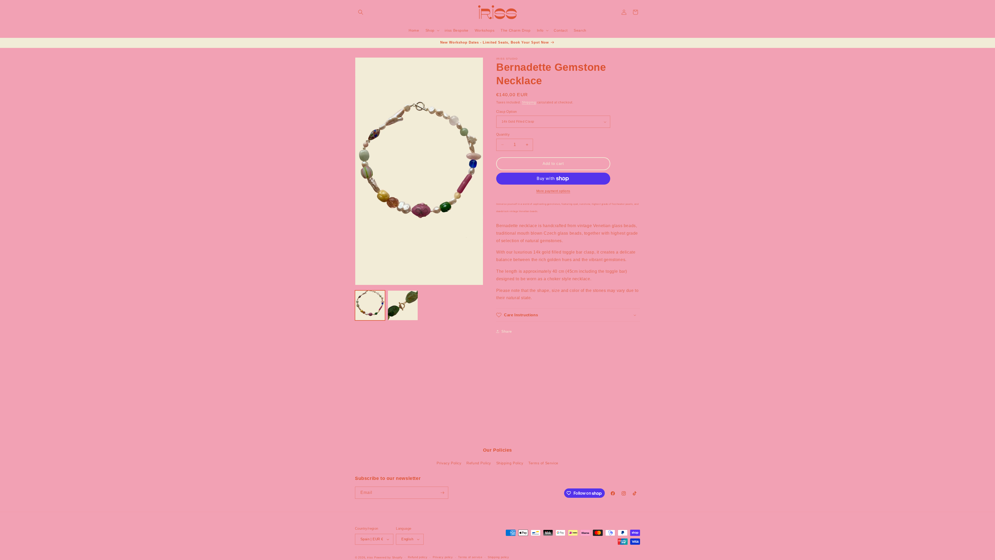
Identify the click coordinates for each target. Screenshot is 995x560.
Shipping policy (498, 557)
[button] (360, 12)
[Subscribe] (442, 493)
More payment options (553, 191)
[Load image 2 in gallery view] (403, 305)
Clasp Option (506, 112)
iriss (370, 557)
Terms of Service (543, 463)
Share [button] (506, 331)
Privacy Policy (449, 463)
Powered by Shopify (388, 557)
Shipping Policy (509, 463)
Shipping (529, 102)
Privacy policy (443, 557)
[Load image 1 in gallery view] (370, 305)
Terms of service (470, 557)
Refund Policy (478, 463)
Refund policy (417, 557)
